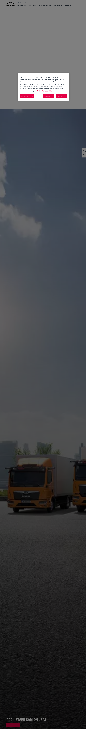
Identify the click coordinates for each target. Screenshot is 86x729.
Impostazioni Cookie (27, 96)
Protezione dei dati (47, 91)
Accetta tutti (61, 96)
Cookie (39, 91)
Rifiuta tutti (48, 96)
